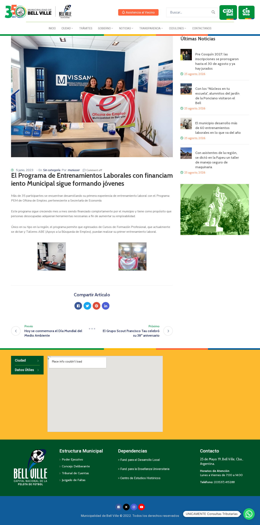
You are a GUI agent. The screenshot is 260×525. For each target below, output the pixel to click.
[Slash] (92, 328)
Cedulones (176, 28)
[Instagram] (134, 507)
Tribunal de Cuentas (75, 473)
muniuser (74, 170)
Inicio (52, 28)
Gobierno (104, 28)
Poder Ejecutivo (72, 459)
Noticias (125, 28)
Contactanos (201, 28)
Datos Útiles (24, 370)
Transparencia (150, 28)
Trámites (85, 28)
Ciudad (66, 28)
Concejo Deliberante (76, 466)
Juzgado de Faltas (73, 480)
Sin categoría (51, 170)
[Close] (126, 507)
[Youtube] (141, 507)
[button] (138, 12)
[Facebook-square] (118, 507)
